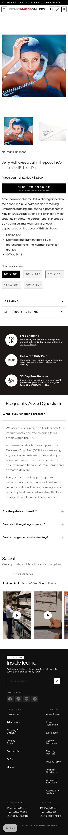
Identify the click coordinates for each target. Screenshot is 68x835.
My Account (13, 714)
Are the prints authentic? (19, 511)
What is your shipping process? (23, 413)
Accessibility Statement (52, 781)
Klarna (10, 767)
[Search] (51, 9)
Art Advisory (13, 722)
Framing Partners (50, 752)
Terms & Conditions (51, 771)
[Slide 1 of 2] (18, 131)
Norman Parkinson (14, 152)
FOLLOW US (25, 573)
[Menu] (4, 9)
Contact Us (13, 751)
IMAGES (52, 825)
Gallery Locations (51, 742)
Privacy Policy (53, 762)
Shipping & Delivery (12, 731)
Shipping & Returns (21, 311)
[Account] (57, 9)
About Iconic (53, 714)
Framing (11, 301)
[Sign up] (57, 681)
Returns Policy (11, 742)
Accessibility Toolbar (52, 792)
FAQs (10, 759)
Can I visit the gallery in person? (24, 524)
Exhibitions (52, 733)
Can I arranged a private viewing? (25, 537)
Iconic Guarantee (52, 723)
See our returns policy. (36, 385)
